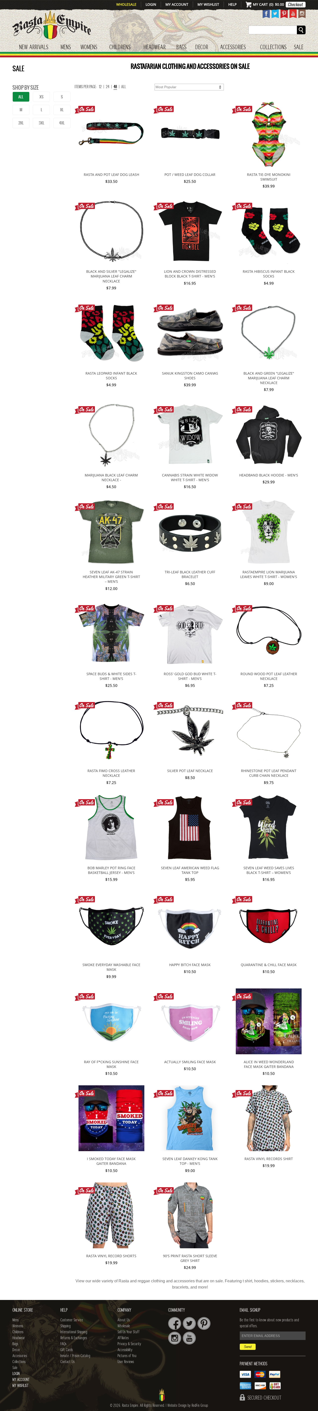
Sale (299, 47)
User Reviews (126, 1362)
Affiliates (123, 1338)
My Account (176, 4)
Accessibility (125, 1350)
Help (232, 4)
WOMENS (88, 47)
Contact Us (67, 1362)
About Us (124, 1320)
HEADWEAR (154, 47)
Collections (273, 47)
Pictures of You (127, 1356)
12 (100, 86)
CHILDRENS (119, 47)
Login (151, 4)
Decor (201, 47)
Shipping (65, 1326)
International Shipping (73, 1332)
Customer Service (71, 1320)
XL (62, 110)
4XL (62, 123)
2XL (21, 123)
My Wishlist (208, 4)
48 (115, 86)
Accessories (233, 47)
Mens (66, 47)
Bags (181, 47)
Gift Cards (66, 1350)
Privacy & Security (129, 1344)
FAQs (63, 1344)
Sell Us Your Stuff (128, 1332)
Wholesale (126, 4)
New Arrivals (33, 47)
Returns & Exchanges (73, 1338)
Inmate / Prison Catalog (75, 1356)
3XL (41, 123)
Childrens (17, 1332)
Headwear (18, 1338)
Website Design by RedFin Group (187, 1406)
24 (107, 86)
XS (41, 97)
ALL (20, 97)
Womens (17, 1326)
